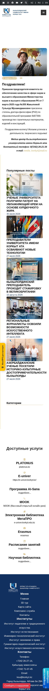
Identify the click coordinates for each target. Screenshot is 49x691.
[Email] (3, 2)
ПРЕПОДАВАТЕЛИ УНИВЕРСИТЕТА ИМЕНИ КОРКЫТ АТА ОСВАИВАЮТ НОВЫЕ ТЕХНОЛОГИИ (23, 246)
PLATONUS (24, 463)
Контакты (24, 615)
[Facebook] (12, 2)
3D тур (24, 603)
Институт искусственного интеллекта (24, 648)
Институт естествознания (24, 632)
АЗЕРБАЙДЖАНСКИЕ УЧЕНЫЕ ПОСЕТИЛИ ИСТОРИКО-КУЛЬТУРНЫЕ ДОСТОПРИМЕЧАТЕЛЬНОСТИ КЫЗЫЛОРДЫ (26, 369)
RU (39, 3)
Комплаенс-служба (24, 611)
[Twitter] (21, 2)
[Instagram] (8, 2)
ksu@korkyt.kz (24, 677)
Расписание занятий (24, 544)
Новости (14, 408)
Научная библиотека (24, 557)
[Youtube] (17, 2)
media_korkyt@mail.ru (35, 150)
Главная (24, 598)
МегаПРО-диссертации (3, 355)
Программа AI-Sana (25, 489)
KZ (32, 3)
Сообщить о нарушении (16, 685)
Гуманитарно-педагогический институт (24, 644)
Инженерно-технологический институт (24, 636)
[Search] (26, 2)
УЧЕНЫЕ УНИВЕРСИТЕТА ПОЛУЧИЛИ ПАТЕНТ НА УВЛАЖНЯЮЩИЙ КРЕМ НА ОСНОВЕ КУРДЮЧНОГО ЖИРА (24, 204)
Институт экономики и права (24, 640)
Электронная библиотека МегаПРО (24, 517)
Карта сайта (24, 607)
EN (46, 3)
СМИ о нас (15, 416)
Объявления (16, 412)
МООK (24, 502)
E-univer (24, 476)
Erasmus (24, 531)
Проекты (13, 420)
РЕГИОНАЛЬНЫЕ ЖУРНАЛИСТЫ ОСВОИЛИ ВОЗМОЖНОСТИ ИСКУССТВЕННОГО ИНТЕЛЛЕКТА (24, 327)
